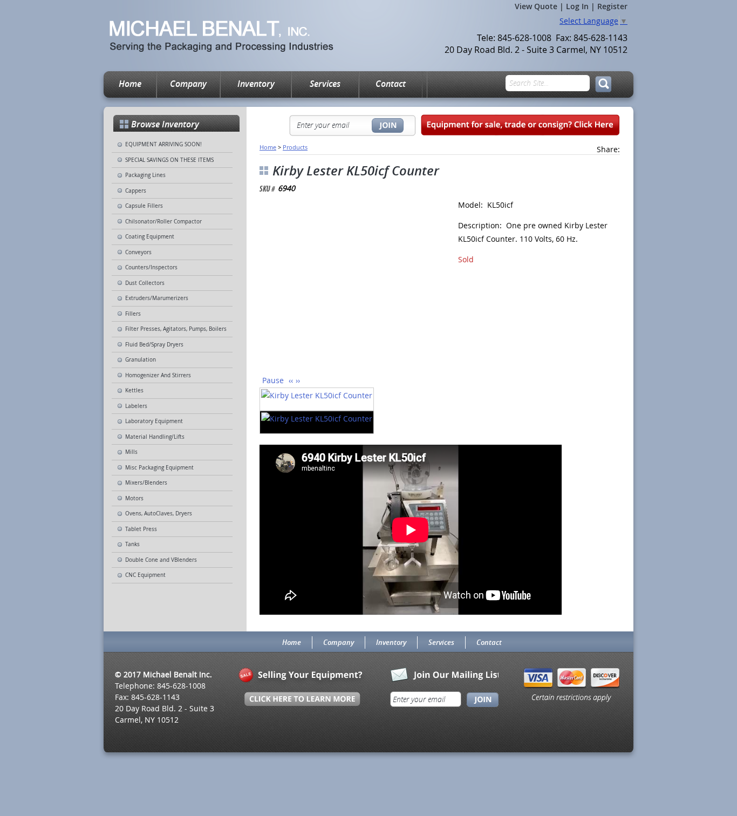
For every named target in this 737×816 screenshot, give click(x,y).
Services (325, 84)
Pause (273, 380)
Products (295, 147)
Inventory (256, 84)
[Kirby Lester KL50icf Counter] (346, 287)
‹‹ (291, 380)
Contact (391, 84)
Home (130, 84)
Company (188, 84)
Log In (577, 6)
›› (298, 380)
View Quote (536, 6)
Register (612, 6)
